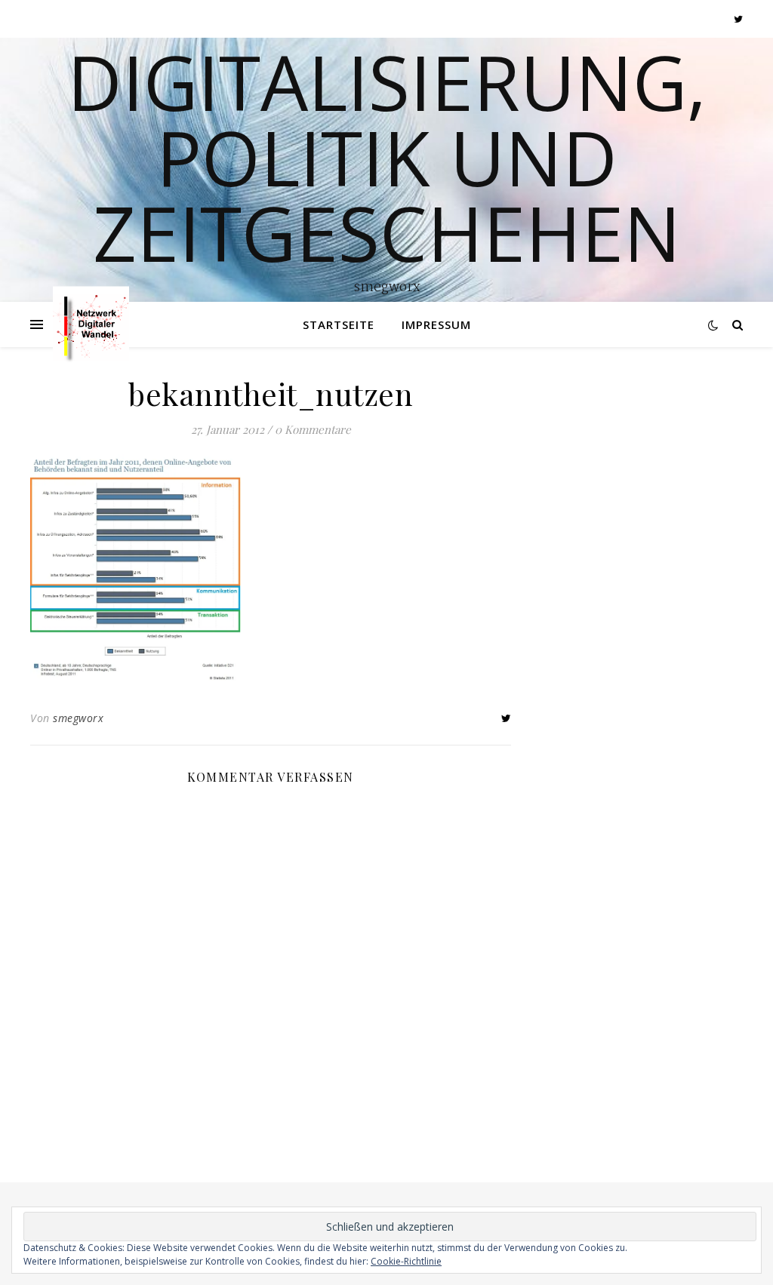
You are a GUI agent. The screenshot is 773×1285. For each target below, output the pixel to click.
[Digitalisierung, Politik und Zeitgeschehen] (91, 325)
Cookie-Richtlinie (406, 1261)
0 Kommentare (313, 429)
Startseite (338, 324)
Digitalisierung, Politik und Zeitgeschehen (387, 157)
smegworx (78, 718)
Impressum (436, 324)
